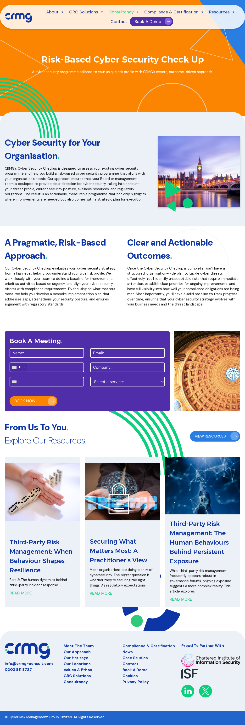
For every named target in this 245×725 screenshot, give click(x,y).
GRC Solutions (83, 12)
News (127, 651)
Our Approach (77, 651)
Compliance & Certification (171, 12)
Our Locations (77, 663)
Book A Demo (147, 21)
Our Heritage (76, 657)
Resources (219, 12)
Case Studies (135, 657)
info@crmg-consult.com (29, 663)
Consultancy (121, 12)
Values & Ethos (78, 669)
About (52, 12)
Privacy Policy (135, 681)
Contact (119, 21)
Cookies (130, 675)
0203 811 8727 (18, 669)
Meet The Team (79, 645)
